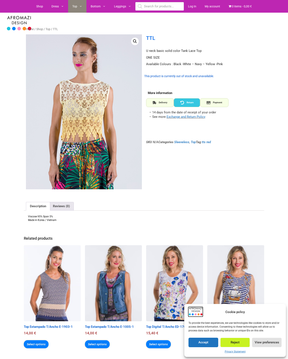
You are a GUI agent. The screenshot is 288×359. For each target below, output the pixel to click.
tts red (206, 142)
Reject (235, 342)
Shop (39, 6)
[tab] (160, 102)
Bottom (96, 6)
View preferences (267, 342)
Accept (203, 342)
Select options (36, 344)
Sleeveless (181, 142)
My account (212, 6)
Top (74, 6)
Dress (55, 6)
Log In (192, 6)
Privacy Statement (235, 351)
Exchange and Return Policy (186, 117)
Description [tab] (38, 206)
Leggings (120, 6)
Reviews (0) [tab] (61, 206)
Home (30, 29)
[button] (135, 41)
